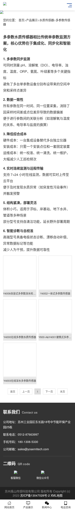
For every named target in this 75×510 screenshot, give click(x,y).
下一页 (49, 391)
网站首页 (9, 507)
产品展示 (32, 20)
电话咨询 (66, 507)
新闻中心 (47, 507)
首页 (21, 20)
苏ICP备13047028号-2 (35, 495)
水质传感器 (46, 20)
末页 (62, 391)
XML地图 (56, 495)
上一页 (26, 391)
